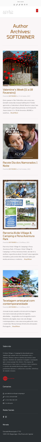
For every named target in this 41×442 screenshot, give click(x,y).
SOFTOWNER (12, 96)
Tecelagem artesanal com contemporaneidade (19, 302)
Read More (14, 113)
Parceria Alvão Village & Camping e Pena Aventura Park (18, 235)
